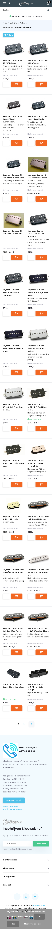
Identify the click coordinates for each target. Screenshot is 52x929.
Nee (13, 924)
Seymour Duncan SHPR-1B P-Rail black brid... (37, 407)
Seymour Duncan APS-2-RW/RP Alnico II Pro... (38, 629)
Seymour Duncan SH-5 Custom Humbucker (13, 176)
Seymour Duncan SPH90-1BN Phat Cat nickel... (37, 348)
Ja (39, 916)
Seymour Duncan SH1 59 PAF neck (37, 61)
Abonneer (41, 843)
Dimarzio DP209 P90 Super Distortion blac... (13, 685)
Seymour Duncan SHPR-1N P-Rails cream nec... (11, 519)
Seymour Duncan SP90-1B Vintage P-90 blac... (38, 292)
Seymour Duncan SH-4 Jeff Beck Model (37, 117)
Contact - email (13, 800)
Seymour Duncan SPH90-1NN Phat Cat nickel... (13, 407)
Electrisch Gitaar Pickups (16, 23)
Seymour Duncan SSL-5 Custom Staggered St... (38, 572)
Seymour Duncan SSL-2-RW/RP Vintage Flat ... (13, 572)
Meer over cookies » (33, 924)
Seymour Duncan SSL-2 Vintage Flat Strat (38, 517)
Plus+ (43, 905)
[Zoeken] (48, 10)
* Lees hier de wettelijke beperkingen (17, 849)
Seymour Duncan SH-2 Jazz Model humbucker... (13, 119)
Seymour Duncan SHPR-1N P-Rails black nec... (13, 463)
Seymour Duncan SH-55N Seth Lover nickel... (13, 232)
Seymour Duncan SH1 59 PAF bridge (13, 61)
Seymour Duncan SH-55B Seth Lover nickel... (38, 176)
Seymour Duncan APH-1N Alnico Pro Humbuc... (11, 292)
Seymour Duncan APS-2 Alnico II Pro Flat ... (14, 629)
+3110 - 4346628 (10, 806)
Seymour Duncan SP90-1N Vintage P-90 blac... (13, 348)
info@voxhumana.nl (12, 809)
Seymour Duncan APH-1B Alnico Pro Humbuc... (35, 234)
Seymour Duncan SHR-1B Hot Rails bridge (35, 687)
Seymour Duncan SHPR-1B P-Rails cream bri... (35, 463)
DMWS (36, 905)
